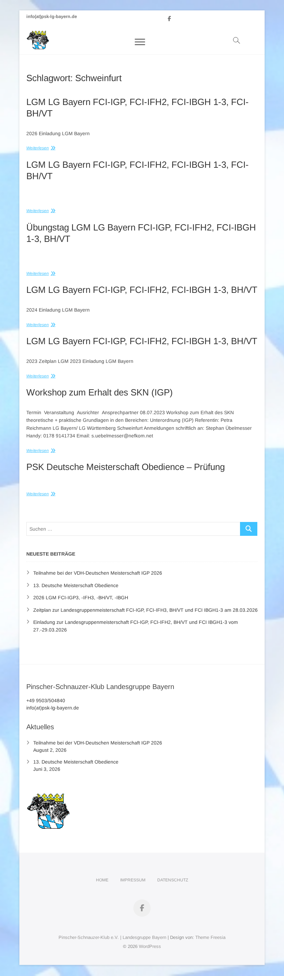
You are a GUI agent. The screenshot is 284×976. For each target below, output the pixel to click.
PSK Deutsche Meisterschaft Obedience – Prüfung (125, 467)
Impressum (132, 880)
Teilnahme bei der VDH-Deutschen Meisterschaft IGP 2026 (97, 573)
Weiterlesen (37, 148)
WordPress (150, 946)
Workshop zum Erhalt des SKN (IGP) (99, 392)
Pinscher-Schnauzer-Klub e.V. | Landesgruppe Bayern (112, 937)
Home (102, 880)
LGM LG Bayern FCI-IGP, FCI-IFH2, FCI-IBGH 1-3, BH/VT (141, 290)
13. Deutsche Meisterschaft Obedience (75, 585)
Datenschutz (172, 880)
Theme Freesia (210, 937)
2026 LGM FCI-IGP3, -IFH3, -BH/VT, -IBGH (80, 597)
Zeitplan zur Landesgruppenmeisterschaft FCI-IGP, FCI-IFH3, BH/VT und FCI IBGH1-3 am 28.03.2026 (145, 610)
